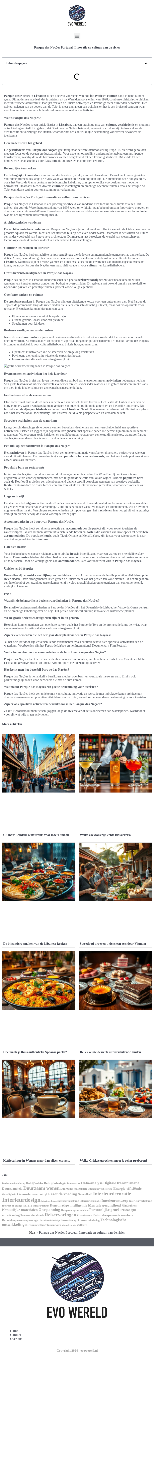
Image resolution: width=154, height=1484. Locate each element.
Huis (32, 1232)
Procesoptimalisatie (32, 1215)
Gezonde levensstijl (32, 1194)
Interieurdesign (21, 1200)
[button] (77, 36)
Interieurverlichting (140, 1201)
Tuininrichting (37, 1225)
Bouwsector (73, 1183)
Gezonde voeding (62, 1194)
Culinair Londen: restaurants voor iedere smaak (36, 835)
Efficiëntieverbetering (100, 1188)
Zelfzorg (82, 1225)
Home (14, 1330)
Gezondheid (85, 1194)
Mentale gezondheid (104, 1205)
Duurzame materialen (73, 1188)
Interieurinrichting (68, 1201)
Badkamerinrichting (13, 1183)
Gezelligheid (9, 1194)
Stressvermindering (88, 1220)
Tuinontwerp (54, 1225)
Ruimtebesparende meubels (112, 1215)
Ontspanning (49, 1210)
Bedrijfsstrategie (55, 1183)
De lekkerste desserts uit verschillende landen (110, 1052)
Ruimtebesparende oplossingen (20, 1220)
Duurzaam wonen (41, 1188)
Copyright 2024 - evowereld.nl (77, 1350)
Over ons (16, 1338)
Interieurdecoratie (112, 1193)
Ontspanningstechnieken (74, 1210)
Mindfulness (129, 1205)
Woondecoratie (69, 1225)
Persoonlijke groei (104, 1210)
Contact (15, 1334)
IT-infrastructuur (39, 1205)
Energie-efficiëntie (127, 1188)
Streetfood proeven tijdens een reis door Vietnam (113, 943)
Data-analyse (91, 1183)
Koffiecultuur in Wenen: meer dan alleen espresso (36, 1160)
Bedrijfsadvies (34, 1183)
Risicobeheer (84, 1215)
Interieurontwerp (114, 1201)
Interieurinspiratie (90, 1201)
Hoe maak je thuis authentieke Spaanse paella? (35, 1052)
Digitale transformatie (121, 1183)
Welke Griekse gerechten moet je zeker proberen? (113, 1160)
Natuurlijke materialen (20, 1210)
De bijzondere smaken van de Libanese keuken (35, 943)
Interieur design (49, 1201)
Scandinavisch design (50, 1220)
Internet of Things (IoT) (15, 1205)
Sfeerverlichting (69, 1220)
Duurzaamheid (12, 1188)
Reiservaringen (60, 1214)
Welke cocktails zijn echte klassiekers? (105, 835)
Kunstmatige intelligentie (68, 1205)
